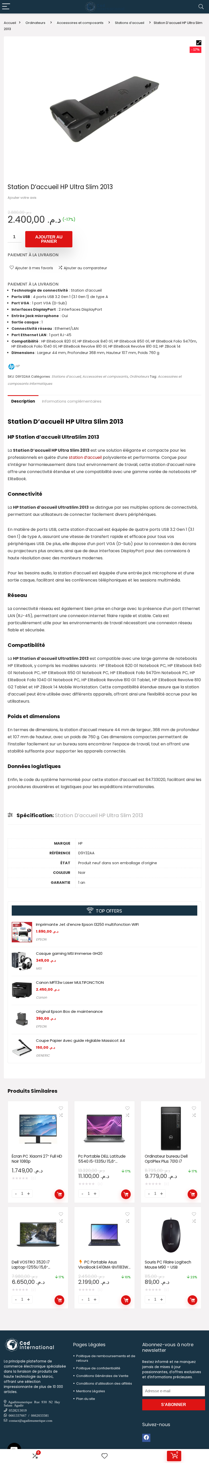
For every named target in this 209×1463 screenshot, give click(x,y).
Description (23, 401)
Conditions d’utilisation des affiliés (104, 1383)
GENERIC (43, 1055)
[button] (198, 42)
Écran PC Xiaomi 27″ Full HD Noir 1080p (37, 1159)
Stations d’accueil (129, 22)
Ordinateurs (35, 22)
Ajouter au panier (48, 239)
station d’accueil (85, 457)
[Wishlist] (104, 1456)
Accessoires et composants (80, 22)
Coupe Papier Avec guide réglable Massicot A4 (80, 1040)
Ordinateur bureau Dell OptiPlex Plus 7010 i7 (166, 1159)
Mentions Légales (90, 1391)
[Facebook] (146, 1438)
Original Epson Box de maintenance (69, 1011)
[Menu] (6, 6)
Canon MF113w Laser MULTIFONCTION (70, 982)
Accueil (10, 22)
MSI (39, 968)
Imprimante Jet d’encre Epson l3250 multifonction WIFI (87, 924)
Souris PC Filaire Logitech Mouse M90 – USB (168, 1264)
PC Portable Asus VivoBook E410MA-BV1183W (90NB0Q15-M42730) (103, 1267)
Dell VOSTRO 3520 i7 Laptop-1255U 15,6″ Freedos (31, 1267)
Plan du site (85, 1398)
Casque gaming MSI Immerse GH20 (69, 953)
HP (17, 366)
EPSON (41, 939)
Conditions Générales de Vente (102, 1375)
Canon (41, 997)
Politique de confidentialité (98, 1368)
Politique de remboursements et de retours (105, 1358)
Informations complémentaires (71, 401)
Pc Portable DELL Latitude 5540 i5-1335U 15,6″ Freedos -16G (102, 1161)
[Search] (201, 6)
